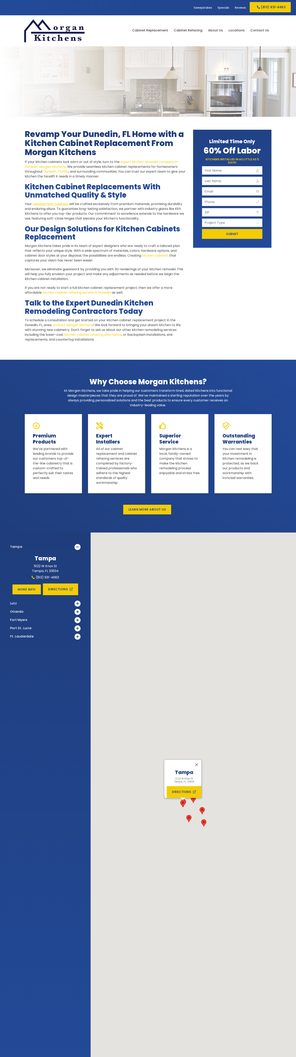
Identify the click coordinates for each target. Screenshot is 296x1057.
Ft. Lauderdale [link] (22, 636)
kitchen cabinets (155, 255)
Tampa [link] (16, 546)
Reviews (240, 8)
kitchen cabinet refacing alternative (93, 334)
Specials (223, 8)
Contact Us (259, 31)
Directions (58, 589)
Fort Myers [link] (18, 620)
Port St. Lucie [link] (20, 628)
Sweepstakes (203, 8)
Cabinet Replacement (150, 31)
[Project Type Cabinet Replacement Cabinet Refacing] (232, 223)
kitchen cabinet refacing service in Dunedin (76, 292)
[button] (182, 803)
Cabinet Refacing (188, 31)
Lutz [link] (13, 603)
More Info (26, 589)
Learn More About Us (147, 509)
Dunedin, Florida (55, 171)
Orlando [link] (17, 611)
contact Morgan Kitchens (73, 325)
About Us (215, 31)
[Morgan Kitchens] (65, 30)
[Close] (196, 765)
